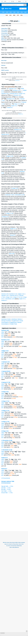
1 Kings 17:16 (9, 213)
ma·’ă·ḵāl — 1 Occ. (6, 491)
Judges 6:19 (9, 156)
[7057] (1, 286)
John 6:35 (11, 253)
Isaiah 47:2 (14, 105)
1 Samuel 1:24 (11, 88)
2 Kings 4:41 (21, 93)
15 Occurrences (5, 478)
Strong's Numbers (6, 320)
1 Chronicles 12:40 (19, 194)
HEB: (2, 332)
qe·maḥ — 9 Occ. (6, 489)
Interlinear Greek (5, 319)
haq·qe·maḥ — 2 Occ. (7, 486)
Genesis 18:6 (17, 95)
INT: (2, 337)
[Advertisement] (14, 522)
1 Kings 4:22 (14, 188)
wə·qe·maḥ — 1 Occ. (7, 492)
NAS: (2, 333)
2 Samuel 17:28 (9, 194)
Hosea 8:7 (10, 107)
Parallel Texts (13, 324)
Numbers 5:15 (16, 90)
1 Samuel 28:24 (13, 93)
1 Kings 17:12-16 (17, 297)
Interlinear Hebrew (17, 319)
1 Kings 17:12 (15, 104)
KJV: (2, 335)
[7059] (26, 286)
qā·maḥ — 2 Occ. (6, 488)
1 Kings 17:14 (5, 410)
